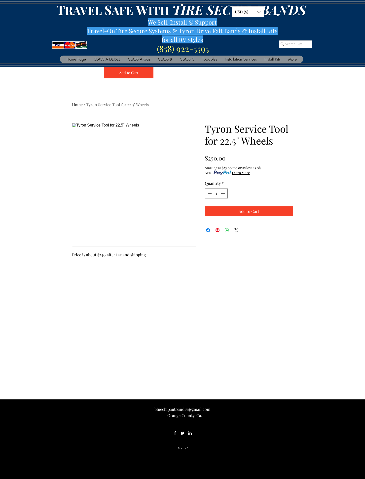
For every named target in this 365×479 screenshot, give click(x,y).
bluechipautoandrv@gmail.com (182, 409)
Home (77, 104)
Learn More (241, 172)
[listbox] (248, 11)
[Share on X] (236, 230)
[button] (248, 11)
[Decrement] (209, 193)
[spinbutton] (216, 193)
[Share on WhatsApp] (227, 230)
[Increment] (223, 193)
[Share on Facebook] (208, 230)
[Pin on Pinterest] (217, 230)
